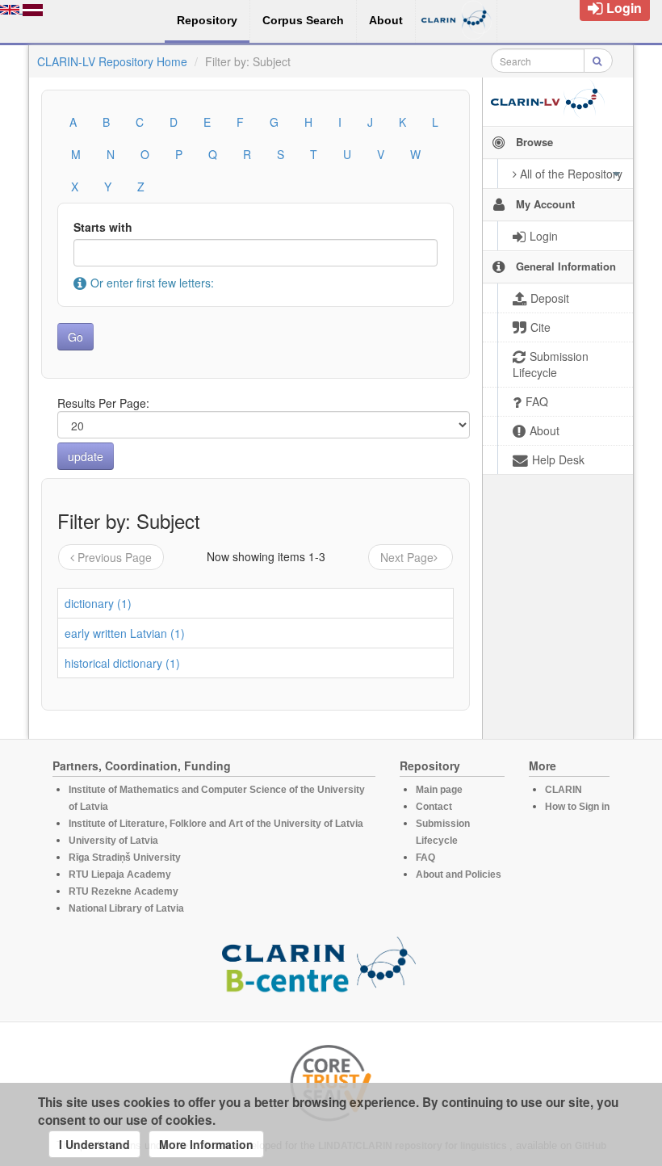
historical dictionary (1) (122, 663)
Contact (434, 806)
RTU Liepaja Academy (120, 874)
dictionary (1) (98, 603)
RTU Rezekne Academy (123, 891)
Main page (439, 789)
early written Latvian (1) (125, 633)
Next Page (407, 557)
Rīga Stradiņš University (125, 857)
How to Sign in (577, 806)
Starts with (102, 227)
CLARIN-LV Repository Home (112, 61)
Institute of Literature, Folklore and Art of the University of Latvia (216, 823)
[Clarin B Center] (319, 969)
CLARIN (563, 789)
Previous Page (115, 557)
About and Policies (458, 874)
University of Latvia (113, 840)
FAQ (425, 857)
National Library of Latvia (126, 908)
